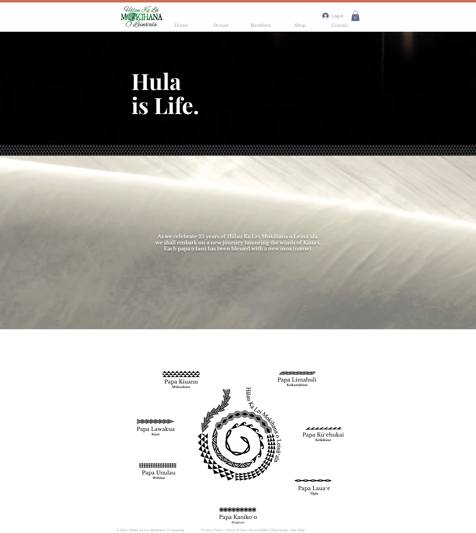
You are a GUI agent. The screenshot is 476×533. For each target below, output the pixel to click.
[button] (355, 16)
